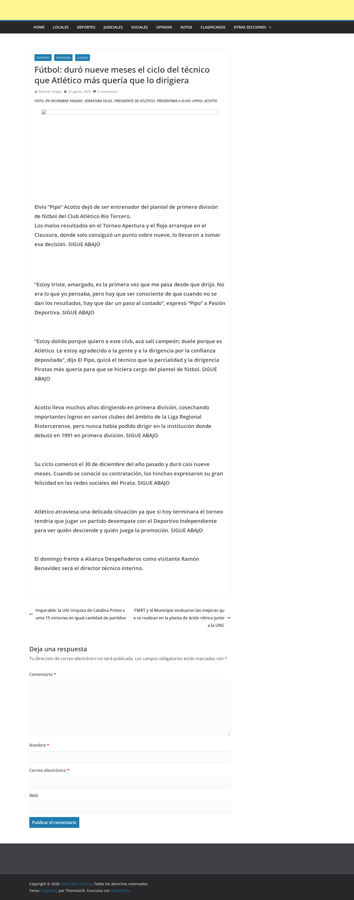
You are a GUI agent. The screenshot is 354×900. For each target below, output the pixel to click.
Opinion (164, 27)
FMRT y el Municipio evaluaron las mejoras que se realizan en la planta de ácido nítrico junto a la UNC (178, 617)
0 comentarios (107, 91)
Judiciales (113, 27)
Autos (186, 27)
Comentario (42, 674)
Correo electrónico (49, 770)
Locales (61, 27)
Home (39, 27)
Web (33, 795)
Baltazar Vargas (50, 91)
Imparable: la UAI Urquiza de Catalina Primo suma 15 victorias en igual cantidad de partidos (81, 614)
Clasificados (213, 27)
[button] (269, 27)
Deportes (86, 27)
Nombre (39, 745)
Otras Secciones (250, 27)
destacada (63, 57)
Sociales (139, 27)
